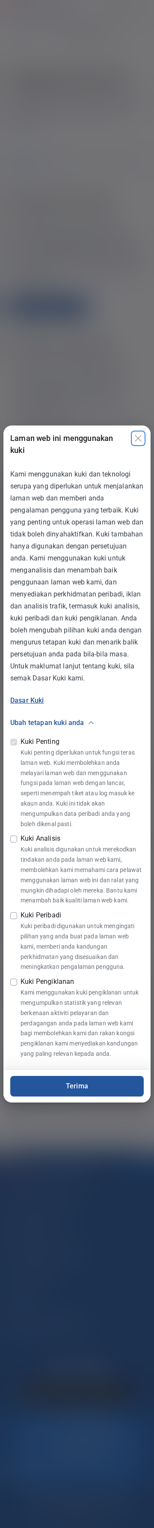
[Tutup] (138, 438)
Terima (77, 1086)
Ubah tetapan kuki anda (47, 723)
